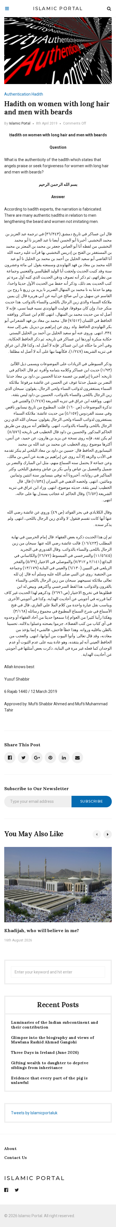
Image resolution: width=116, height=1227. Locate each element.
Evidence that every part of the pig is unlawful (49, 1080)
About (10, 1148)
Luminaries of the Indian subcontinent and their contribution (54, 1025)
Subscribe (91, 801)
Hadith (37, 94)
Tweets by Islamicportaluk (34, 1113)
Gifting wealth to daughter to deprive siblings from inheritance (49, 1065)
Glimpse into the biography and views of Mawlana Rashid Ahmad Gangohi (52, 1040)
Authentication (17, 94)
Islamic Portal (58, 8)
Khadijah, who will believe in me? (41, 930)
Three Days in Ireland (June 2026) (45, 1052)
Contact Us (15, 1157)
